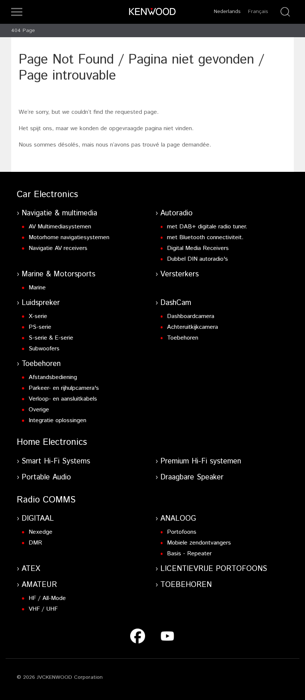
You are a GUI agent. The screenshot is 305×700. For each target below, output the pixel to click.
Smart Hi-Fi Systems (56, 461)
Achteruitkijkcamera (192, 327)
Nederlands (227, 11)
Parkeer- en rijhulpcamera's (64, 388)
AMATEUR (39, 584)
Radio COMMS (46, 500)
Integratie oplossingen (57, 420)
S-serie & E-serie (51, 338)
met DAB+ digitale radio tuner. (207, 226)
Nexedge (40, 532)
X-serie (38, 316)
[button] (16, 12)
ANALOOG (178, 518)
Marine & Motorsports (58, 274)
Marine (37, 287)
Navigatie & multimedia (59, 213)
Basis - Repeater (189, 553)
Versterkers (179, 274)
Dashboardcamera (190, 316)
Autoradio (176, 213)
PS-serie (40, 327)
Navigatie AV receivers (58, 248)
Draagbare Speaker (192, 477)
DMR (35, 543)
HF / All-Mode (47, 598)
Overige (39, 409)
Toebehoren (182, 338)
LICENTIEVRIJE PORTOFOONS (213, 568)
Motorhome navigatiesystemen (69, 237)
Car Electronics (47, 194)
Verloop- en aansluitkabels (63, 399)
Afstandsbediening (53, 377)
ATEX (31, 568)
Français (258, 11)
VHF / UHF (43, 609)
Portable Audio (46, 477)
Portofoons (181, 532)
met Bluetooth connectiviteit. (205, 237)
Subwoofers (44, 348)
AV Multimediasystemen (60, 226)
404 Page (23, 30)
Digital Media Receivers (198, 248)
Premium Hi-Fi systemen (200, 461)
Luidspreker (41, 303)
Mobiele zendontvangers (199, 543)
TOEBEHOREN (186, 584)
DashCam (175, 303)
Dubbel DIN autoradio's (197, 259)
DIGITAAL (38, 518)
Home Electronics (52, 442)
